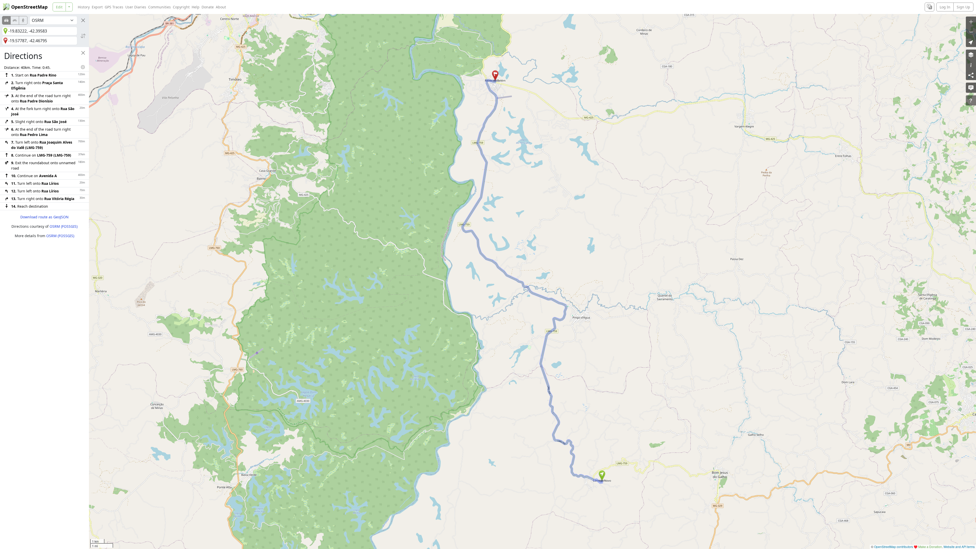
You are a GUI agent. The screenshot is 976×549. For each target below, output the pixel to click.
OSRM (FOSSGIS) (64, 226)
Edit (59, 7)
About (221, 7)
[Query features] (971, 100)
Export (97, 7)
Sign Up (963, 7)
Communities (159, 7)
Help (196, 7)
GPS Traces (114, 7)
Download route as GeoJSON (44, 217)
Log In (945, 7)
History (84, 7)
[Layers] (971, 55)
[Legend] (971, 65)
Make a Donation (930, 546)
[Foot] (23, 20)
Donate (208, 7)
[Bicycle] (14, 20)
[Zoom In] (971, 22)
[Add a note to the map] (971, 88)
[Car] (6, 20)
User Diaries (135, 7)
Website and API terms (959, 546)
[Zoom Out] (971, 32)
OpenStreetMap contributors (893, 546)
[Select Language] (929, 7)
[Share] (971, 75)
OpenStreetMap (29, 7)
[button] (602, 475)
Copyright (181, 7)
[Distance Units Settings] (83, 67)
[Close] (83, 20)
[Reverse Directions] (83, 36)
